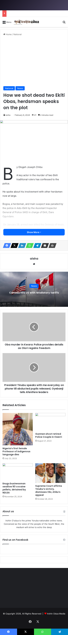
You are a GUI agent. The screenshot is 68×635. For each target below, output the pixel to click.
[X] (13, 245)
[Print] (51, 245)
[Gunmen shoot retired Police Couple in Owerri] (50, 422)
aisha (8, 115)
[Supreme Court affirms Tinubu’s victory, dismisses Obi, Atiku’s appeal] (50, 473)
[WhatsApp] (29, 245)
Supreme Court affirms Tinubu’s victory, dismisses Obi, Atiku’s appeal (48, 490)
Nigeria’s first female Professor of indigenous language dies (16, 451)
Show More (33, 232)
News (20, 88)
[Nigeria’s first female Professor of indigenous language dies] (18, 429)
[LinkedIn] (21, 245)
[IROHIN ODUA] (26, 22)
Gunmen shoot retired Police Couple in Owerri (48, 435)
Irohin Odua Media (56, 613)
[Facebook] (6, 245)
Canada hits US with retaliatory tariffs (34, 293)
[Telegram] (36, 245)
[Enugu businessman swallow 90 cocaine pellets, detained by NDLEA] (18, 471)
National (17, 34)
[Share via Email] (44, 245)
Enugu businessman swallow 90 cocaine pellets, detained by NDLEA (14, 488)
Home (8, 34)
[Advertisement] (34, 61)
